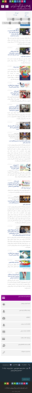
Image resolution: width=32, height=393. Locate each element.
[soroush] (10, 1)
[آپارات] (22, 1)
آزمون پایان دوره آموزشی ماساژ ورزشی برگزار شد (15, 93)
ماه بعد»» (27, 17)
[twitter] (15, 1)
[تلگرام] (25, 1)
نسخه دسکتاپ (26, 379)
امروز (26, 15)
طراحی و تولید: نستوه (16, 391)
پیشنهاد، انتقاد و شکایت (25, 338)
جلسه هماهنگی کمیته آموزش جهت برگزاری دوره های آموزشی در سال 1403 (14, 107)
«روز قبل (17, 13)
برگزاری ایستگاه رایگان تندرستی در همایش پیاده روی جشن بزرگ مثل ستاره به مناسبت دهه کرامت (13, 32)
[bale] (13, 1)
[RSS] (5, 1)
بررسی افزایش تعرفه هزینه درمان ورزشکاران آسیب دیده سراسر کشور (19, 142)
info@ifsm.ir (6, 365)
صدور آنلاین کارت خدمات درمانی (24, 296)
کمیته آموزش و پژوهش (25, 303)
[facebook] (17, 1)
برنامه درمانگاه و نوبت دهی (24, 310)
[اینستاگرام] (20, 1)
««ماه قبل (27, 13)
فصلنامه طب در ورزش (25, 324)
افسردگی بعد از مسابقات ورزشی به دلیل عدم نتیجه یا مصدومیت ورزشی (13, 276)
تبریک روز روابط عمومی (14, 262)
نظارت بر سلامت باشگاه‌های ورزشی (24, 344)
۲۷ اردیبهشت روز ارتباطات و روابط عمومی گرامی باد (13, 85)
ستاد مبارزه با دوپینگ (25, 351)
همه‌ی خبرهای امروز (25, 25)
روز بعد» (15, 15)
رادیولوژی (28, 317)
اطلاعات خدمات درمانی (25, 331)
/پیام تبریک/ (16, 67)
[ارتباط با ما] (3, 1)
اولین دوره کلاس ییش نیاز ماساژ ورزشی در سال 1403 (13, 127)
